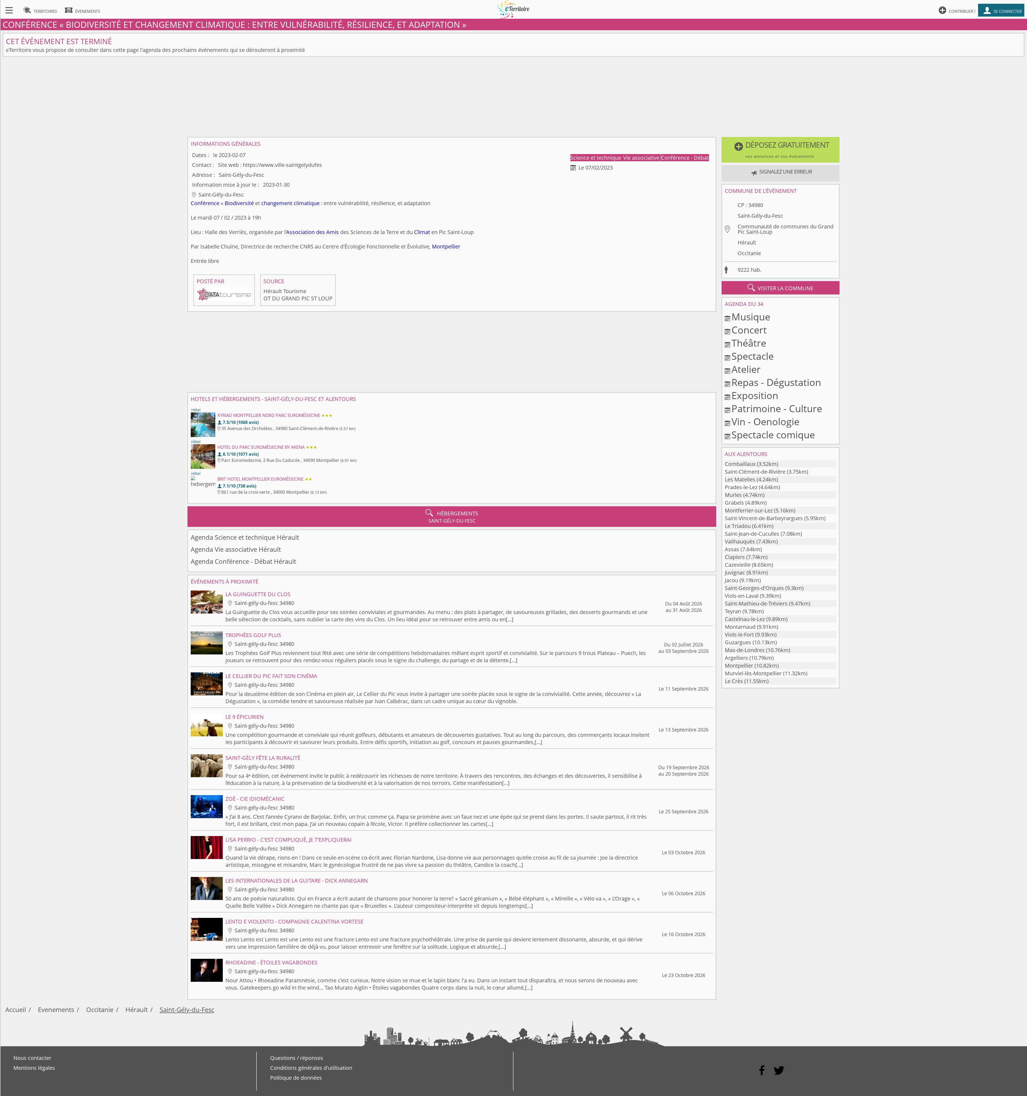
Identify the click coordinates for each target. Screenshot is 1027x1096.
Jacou (731, 580)
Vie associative (642, 157)
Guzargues (738, 642)
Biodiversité (239, 203)
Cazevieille (737, 564)
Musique (750, 316)
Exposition (754, 395)
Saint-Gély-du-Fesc (760, 215)
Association (300, 232)
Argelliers (736, 657)
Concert (749, 329)
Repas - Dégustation (776, 382)
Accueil (15, 1009)
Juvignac (735, 572)
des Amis (327, 232)
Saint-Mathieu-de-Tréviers (756, 603)
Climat (422, 232)
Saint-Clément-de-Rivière (755, 471)
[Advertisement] (513, 96)
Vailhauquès (740, 541)
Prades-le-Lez (741, 487)
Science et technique (596, 157)
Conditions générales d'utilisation (311, 1067)
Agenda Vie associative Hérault (236, 549)
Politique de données (296, 1077)
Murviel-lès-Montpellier (753, 673)
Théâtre (748, 343)
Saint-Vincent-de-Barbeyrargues (764, 518)
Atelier (746, 369)
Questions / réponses (296, 1057)
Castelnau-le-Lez (745, 619)
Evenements (56, 1009)
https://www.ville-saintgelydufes (282, 164)
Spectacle (752, 356)
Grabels (734, 502)
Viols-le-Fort (739, 634)
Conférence (205, 203)
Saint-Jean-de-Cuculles (752, 533)
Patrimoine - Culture (776, 408)
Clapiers (735, 557)
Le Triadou (738, 526)
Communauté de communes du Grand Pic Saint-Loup (785, 229)
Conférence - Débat (685, 157)
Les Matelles (740, 479)
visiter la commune (780, 288)
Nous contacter (32, 1057)
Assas (732, 549)
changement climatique (290, 203)
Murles (733, 495)
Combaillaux (740, 463)
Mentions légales (34, 1067)
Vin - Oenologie (765, 421)
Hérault (747, 242)
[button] (780, 150)
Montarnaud (740, 626)
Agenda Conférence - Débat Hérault (243, 561)
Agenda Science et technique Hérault (245, 537)
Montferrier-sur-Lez (749, 510)
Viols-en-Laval (741, 595)
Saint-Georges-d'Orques (754, 588)
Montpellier (446, 246)
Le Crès (734, 681)
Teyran (733, 611)
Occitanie (749, 253)
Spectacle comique (773, 434)
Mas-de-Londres (745, 650)
